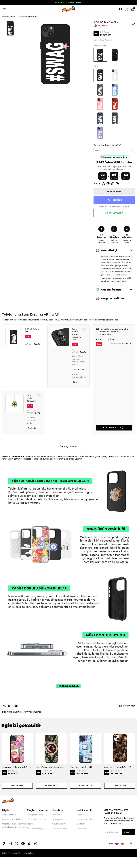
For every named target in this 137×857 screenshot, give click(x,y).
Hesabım (56, 814)
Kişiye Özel (82, 828)
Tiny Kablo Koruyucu (31, 398)
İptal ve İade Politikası (103, 40)
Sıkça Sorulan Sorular (36, 819)
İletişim (30, 824)
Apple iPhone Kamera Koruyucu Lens (76, 334)
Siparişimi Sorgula (35, 814)
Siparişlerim (57, 819)
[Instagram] (10, 843)
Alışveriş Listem (59, 824)
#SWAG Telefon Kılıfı (32, 330)
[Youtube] (23, 843)
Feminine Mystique (28, 16)
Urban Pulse (82, 814)
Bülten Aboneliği (59, 828)
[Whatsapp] (35, 843)
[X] (16, 843)
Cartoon (81, 824)
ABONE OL (128, 832)
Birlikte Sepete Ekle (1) (113, 427)
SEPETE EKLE (114, 191)
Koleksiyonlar (8, 16)
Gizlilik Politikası (9, 814)
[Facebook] (3, 843)
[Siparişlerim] (126, 9)
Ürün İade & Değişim (36, 828)
